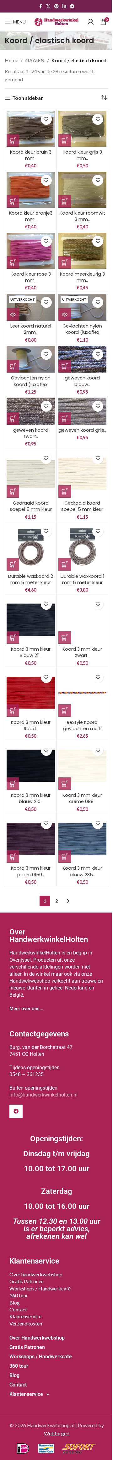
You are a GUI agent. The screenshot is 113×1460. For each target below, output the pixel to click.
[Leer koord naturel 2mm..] (31, 307)
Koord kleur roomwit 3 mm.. (82, 216)
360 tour (18, 1295)
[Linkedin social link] (64, 6)
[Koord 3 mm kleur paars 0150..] (31, 839)
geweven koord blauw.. (82, 381)
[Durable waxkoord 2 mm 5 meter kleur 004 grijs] (31, 547)
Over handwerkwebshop (35, 1274)
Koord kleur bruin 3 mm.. (30, 155)
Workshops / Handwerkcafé (40, 1288)
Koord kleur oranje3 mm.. (30, 216)
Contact (18, 1309)
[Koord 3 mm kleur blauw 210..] (31, 766)
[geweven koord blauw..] (82, 359)
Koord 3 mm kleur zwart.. (82, 652)
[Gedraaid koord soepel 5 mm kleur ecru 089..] (82, 474)
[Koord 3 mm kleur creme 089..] (82, 766)
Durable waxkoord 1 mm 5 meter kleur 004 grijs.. (82, 582)
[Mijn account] (90, 22)
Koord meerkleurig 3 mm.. (82, 277)
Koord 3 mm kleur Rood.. (31, 725)
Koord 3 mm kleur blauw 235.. (82, 871)
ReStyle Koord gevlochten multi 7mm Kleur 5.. (82, 728)
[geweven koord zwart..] (31, 411)
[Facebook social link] (40, 6)
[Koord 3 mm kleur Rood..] (31, 693)
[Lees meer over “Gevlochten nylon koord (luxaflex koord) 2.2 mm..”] (64, 314)
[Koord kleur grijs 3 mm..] (82, 129)
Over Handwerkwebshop (37, 1338)
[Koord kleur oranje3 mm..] (31, 190)
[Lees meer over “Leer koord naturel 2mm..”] (13, 314)
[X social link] (48, 6)
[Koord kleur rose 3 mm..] (31, 251)
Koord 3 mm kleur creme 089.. (82, 798)
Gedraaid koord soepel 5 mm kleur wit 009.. (31, 509)
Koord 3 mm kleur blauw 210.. (31, 798)
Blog (14, 1302)
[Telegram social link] (72, 6)
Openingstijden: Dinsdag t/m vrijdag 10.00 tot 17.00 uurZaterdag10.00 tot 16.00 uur (56, 1187)
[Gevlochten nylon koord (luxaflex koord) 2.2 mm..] (82, 307)
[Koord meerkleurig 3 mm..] (82, 251)
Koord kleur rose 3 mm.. (31, 277)
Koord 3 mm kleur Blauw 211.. (31, 652)
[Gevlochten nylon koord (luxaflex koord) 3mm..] (31, 359)
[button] (13, 140)
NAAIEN (35, 60)
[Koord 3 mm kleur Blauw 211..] (31, 620)
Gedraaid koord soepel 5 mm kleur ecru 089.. (82, 509)
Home (11, 60)
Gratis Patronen (26, 1281)
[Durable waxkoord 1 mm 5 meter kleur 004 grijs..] (82, 547)
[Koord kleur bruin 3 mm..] (31, 129)
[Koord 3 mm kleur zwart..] (82, 620)
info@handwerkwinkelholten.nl (43, 1095)
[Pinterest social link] (56, 6)
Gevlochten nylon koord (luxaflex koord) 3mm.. (31, 384)
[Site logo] (56, 21)
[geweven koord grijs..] (82, 411)
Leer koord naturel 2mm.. (30, 329)
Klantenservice (25, 1316)
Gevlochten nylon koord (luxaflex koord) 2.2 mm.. (82, 332)
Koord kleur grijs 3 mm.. (82, 155)
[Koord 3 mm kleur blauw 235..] (82, 839)
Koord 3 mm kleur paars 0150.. (31, 871)
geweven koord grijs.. (82, 430)
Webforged (56, 1433)
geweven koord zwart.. (30, 433)
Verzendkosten (25, 1323)
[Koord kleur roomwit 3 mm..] (82, 190)
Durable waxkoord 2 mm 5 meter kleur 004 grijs (30, 582)
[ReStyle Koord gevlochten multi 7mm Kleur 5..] (82, 693)
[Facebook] (16, 1111)
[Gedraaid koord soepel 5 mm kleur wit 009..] (31, 474)
